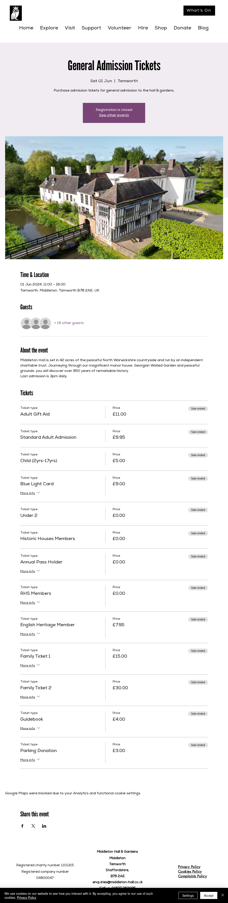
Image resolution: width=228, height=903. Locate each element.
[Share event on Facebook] (22, 826)
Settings (188, 895)
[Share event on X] (33, 826)
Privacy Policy (26, 897)
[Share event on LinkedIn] (44, 826)
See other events (114, 115)
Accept (209, 895)
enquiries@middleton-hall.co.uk (117, 882)
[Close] (222, 895)
